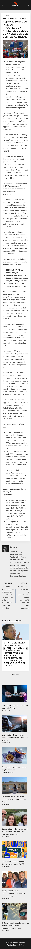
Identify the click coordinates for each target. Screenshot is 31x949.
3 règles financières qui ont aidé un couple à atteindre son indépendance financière (15, 926)
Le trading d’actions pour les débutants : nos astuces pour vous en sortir (15, 737)
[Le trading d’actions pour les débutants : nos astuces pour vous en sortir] (15, 723)
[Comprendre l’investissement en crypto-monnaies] (15, 755)
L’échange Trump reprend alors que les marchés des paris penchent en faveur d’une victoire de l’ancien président (8, 595)
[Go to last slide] (4, 648)
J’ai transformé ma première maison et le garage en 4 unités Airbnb (14, 799)
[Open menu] (28, 5)
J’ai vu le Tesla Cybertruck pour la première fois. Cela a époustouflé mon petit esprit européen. (23, 595)
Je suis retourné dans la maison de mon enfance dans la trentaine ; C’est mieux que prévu (15, 832)
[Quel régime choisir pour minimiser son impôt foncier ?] (15, 693)
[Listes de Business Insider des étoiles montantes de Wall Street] (15, 849)
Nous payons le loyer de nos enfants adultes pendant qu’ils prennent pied (14, 893)
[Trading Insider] (15, 5)
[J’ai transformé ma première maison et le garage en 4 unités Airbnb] (15, 785)
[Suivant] (27, 648)
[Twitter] (2, 5)
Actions (6, 15)
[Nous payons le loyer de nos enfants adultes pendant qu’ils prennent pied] (15, 879)
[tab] (12, 674)
